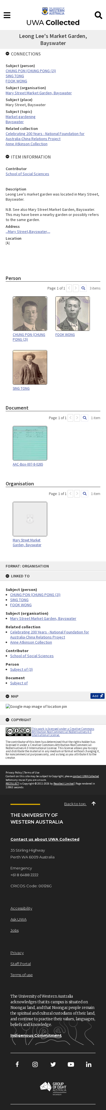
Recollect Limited (63, 783)
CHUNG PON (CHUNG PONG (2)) (35, 594)
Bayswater (15, 121)
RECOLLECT (12, 783)
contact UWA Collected (86, 776)
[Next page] (76, 288)
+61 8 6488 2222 (24, 875)
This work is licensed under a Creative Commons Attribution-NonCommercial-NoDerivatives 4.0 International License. (63, 732)
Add (95, 696)
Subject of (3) (21, 669)
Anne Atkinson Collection (31, 642)
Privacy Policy (14, 772)
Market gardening (21, 116)
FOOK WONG (21, 604)
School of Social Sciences (32, 655)
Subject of (19, 682)
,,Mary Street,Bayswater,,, (28, 231)
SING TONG (19, 599)
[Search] (83, 288)
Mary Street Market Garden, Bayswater (43, 618)
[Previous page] (69, 288)
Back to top (75, 804)
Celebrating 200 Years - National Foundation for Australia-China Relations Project (49, 634)
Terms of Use (31, 772)
